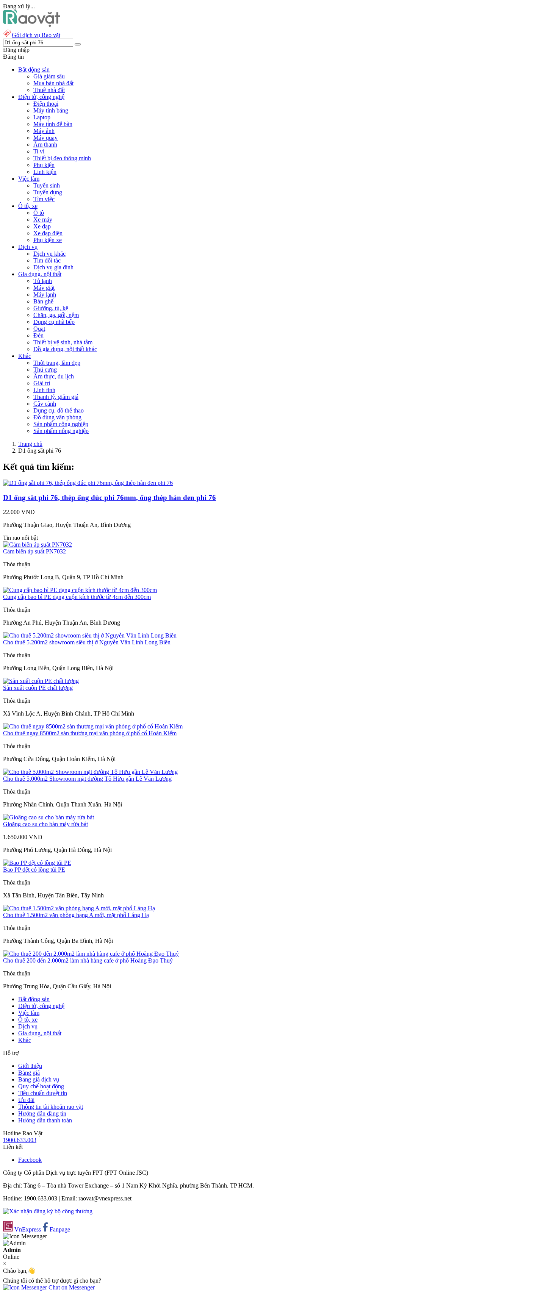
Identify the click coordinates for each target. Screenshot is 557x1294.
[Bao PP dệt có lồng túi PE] (37, 863)
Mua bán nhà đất (53, 83)
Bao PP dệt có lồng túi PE (34, 869)
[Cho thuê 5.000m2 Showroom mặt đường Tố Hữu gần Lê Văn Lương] (90, 772)
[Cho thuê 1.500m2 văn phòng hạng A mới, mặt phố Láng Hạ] (79, 908)
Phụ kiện (44, 165)
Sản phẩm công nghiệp (60, 424)
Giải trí (41, 383)
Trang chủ (30, 444)
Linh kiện (44, 172)
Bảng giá (29, 1072)
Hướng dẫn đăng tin (42, 1113)
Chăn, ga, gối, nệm (56, 315)
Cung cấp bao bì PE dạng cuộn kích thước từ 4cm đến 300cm (77, 597)
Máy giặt (44, 287)
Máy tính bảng (50, 110)
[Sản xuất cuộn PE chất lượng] (41, 681)
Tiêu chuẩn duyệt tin (42, 1093)
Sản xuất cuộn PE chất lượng (38, 688)
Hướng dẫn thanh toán (45, 1120)
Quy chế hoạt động (41, 1086)
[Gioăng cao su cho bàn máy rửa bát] (48, 817)
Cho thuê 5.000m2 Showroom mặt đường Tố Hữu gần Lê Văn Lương (87, 778)
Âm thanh (45, 144)
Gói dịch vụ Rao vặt (36, 35)
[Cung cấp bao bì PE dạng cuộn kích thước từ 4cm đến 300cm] (80, 590)
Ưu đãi (26, 1100)
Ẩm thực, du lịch (53, 376)
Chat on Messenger (71, 1287)
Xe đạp (42, 226)
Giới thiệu (30, 1066)
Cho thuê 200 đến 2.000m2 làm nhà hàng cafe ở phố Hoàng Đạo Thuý (88, 960)
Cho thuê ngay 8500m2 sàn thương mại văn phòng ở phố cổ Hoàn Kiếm (90, 733)
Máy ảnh (44, 131)
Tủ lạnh (42, 281)
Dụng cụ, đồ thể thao (58, 410)
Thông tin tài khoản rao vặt (50, 1106)
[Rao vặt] (31, 25)
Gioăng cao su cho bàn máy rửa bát (45, 824)
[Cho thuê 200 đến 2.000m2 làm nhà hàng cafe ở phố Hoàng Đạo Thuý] (91, 953)
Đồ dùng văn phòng (57, 417)
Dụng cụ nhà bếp (54, 322)
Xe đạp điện (48, 233)
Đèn (38, 335)
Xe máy (42, 219)
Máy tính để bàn (52, 124)
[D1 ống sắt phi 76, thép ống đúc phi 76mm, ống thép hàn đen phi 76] (88, 483)
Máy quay (45, 137)
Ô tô (38, 212)
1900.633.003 (19, 1140)
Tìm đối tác (47, 260)
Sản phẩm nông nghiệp (61, 431)
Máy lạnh (44, 294)
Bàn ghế (43, 301)
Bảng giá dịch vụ (38, 1079)
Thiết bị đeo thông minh (62, 158)
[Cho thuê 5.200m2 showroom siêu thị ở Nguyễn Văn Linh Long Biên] (90, 635)
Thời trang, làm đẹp (56, 362)
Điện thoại (45, 103)
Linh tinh (44, 390)
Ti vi (38, 151)
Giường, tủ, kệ (50, 308)
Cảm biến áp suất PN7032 (34, 551)
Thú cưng (45, 369)
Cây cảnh (44, 403)
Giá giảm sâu (49, 76)
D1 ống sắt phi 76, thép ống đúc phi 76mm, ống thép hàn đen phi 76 (109, 498)
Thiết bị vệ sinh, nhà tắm (62, 342)
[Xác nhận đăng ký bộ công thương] (47, 1211)
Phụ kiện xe (47, 240)
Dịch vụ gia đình (53, 267)
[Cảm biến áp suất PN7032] (37, 544)
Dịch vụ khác (49, 253)
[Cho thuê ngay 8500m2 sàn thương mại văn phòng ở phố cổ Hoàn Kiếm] (93, 726)
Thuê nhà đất (49, 90)
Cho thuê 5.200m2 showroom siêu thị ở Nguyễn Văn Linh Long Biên (87, 642)
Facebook (30, 1159)
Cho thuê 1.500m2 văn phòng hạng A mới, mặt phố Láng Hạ (76, 915)
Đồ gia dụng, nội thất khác (65, 349)
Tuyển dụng (47, 192)
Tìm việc (44, 199)
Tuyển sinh (46, 185)
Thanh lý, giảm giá (55, 397)
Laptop (41, 117)
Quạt (39, 328)
